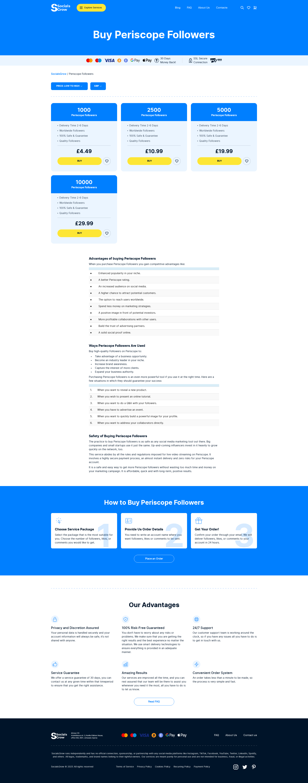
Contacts (221, 7)
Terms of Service (125, 767)
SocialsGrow (58, 74)
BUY (79, 161)
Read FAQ (154, 701)
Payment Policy (202, 767)
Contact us (250, 735)
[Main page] (60, 8)
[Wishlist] (249, 8)
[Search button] (242, 8)
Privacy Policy (144, 767)
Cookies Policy (162, 767)
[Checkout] (255, 8)
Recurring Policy (182, 767)
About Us (204, 7)
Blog (177, 7)
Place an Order (154, 558)
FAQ (189, 7)
